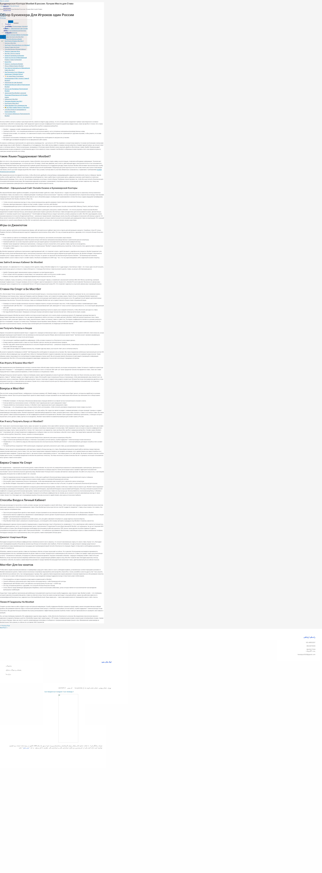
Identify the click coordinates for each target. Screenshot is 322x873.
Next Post (3, 627)
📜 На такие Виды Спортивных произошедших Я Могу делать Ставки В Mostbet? (17, 78)
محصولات (8, 32)
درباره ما (8, 24)
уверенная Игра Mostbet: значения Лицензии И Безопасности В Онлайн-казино (16, 95)
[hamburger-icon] (10, 21)
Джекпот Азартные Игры (12, 51)
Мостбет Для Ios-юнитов (12, 53)
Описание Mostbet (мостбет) (13, 101)
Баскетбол (8, 62)
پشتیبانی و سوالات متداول (7, 28)
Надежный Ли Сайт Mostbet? (13, 82)
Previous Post (5, 625)
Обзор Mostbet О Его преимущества (16, 105)
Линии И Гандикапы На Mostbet (14, 55)
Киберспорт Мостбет (11, 99)
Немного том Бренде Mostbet (14, 64)
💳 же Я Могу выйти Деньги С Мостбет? (17, 107)
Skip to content (4, 1)
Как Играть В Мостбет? (12, 103)
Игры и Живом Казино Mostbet (14, 66)
